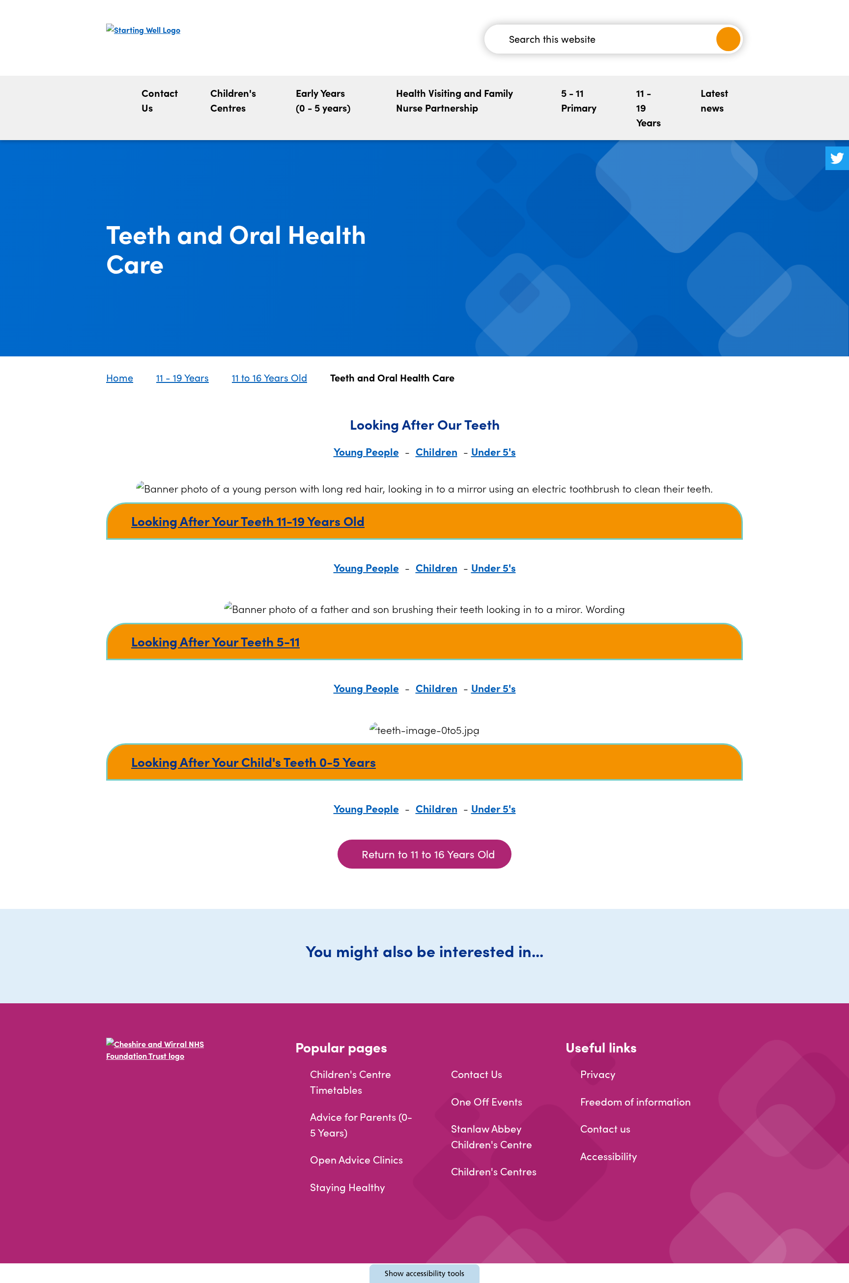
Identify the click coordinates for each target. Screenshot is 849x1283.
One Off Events (486, 1101)
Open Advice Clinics (356, 1159)
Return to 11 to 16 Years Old (428, 853)
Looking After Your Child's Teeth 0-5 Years (253, 761)
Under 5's (493, 451)
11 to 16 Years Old (269, 377)
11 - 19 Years (648, 107)
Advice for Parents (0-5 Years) (361, 1124)
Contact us (605, 1128)
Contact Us (160, 100)
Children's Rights (619, 89)
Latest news (714, 100)
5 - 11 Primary (578, 100)
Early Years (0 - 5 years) (323, 100)
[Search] (728, 39)
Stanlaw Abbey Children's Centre (491, 1136)
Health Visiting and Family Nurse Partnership (454, 100)
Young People (366, 451)
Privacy (598, 1074)
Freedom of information (635, 1101)
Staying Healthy (347, 1187)
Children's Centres (233, 100)
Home (119, 377)
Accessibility (608, 1156)
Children (436, 451)
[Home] (115, 108)
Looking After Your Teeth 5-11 (215, 641)
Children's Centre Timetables (350, 1082)
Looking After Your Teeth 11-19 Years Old (248, 520)
